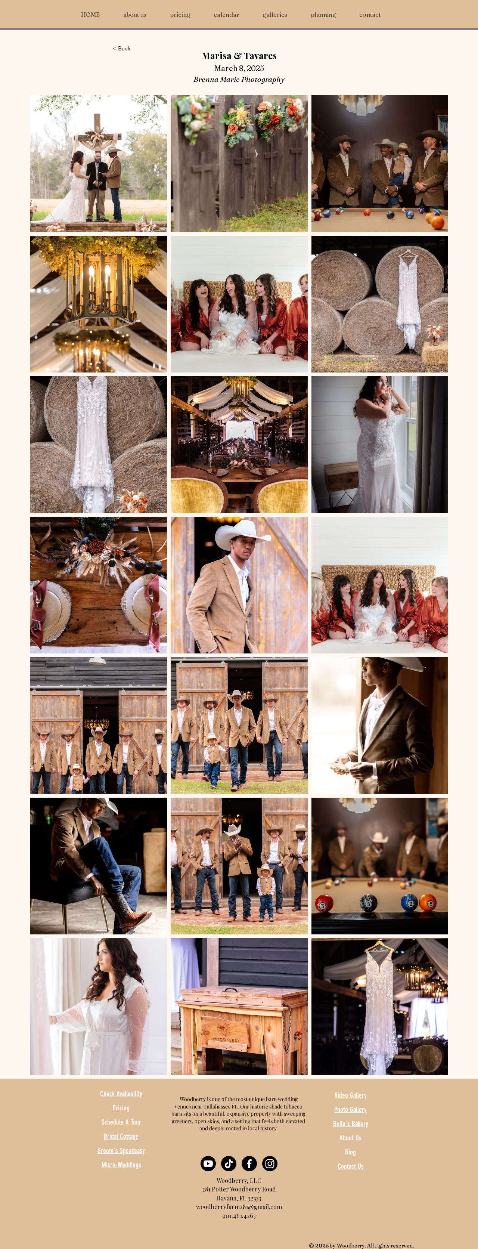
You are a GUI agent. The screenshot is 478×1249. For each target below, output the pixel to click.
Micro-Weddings (121, 1164)
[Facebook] (249, 1163)
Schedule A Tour (121, 1122)
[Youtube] (208, 1163)
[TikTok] (228, 1163)
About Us (350, 1138)
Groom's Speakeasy (121, 1150)
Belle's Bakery (350, 1123)
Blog (350, 1152)
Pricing (121, 1108)
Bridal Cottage (121, 1136)
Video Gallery (351, 1095)
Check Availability (121, 1093)
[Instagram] (269, 1163)
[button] (281, 14)
